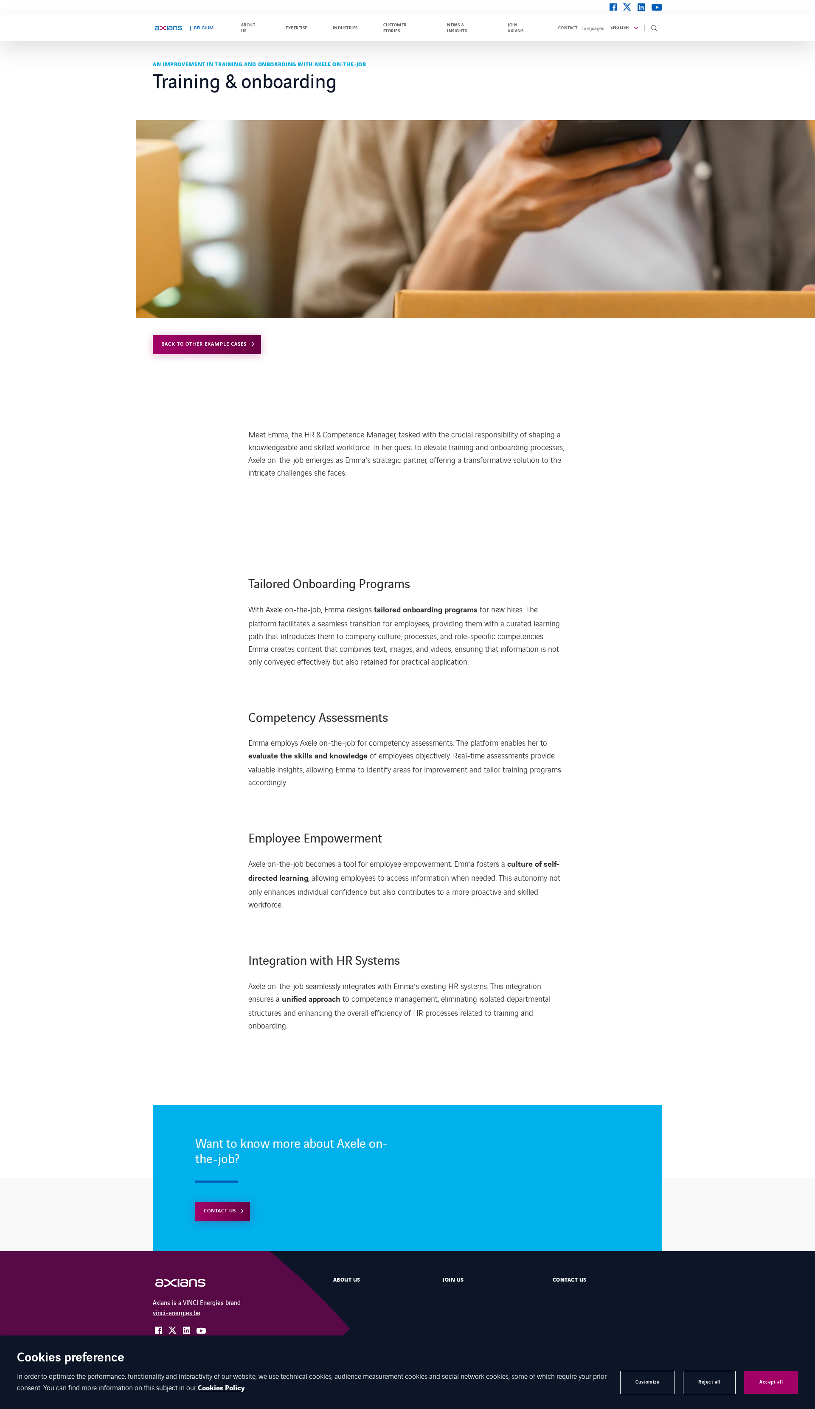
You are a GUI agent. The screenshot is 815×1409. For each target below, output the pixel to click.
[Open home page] (168, 28)
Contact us (220, 1211)
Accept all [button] (771, 1382)
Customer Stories (395, 28)
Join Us (453, 1280)
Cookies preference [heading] (70, 1358)
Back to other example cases (204, 344)
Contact (567, 28)
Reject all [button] (709, 1382)
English (619, 28)
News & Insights (457, 28)
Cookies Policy (221, 1388)
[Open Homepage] (189, 1283)
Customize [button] (647, 1382)
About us (248, 28)
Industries (345, 28)
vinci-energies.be (176, 1312)
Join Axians (515, 28)
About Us (346, 1280)
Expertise (296, 28)
